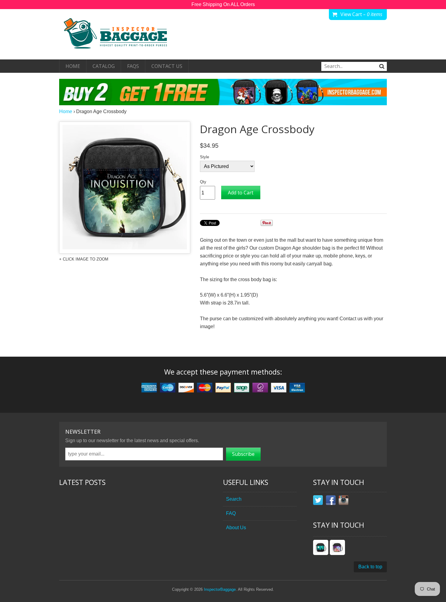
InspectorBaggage (220, 589)
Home (73, 66)
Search (234, 499)
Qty (203, 182)
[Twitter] (318, 501)
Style (204, 157)
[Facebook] (331, 501)
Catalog (104, 66)
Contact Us (166, 66)
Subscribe (243, 454)
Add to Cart (240, 192)
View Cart (361, 14)
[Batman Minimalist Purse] (320, 547)
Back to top (370, 566)
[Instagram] (343, 501)
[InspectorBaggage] (120, 34)
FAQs (133, 66)
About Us (236, 527)
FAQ (231, 513)
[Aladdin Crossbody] (337, 547)
